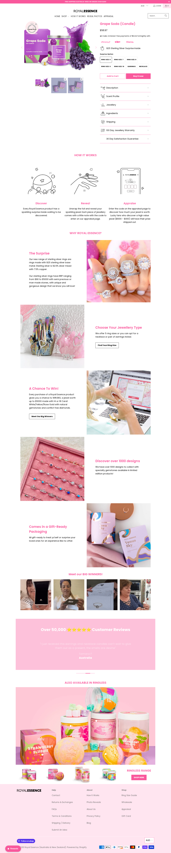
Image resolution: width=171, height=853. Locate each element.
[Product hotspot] (70, 726)
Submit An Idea (59, 829)
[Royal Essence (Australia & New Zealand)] (85, 11)
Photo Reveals (94, 802)
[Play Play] (59, 47)
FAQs (54, 809)
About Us (91, 809)
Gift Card (126, 816)
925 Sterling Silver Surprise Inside (123, 48)
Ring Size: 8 (131, 59)
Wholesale (127, 802)
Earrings (132, 66)
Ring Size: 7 (118, 59)
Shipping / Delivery (61, 823)
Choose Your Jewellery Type (118, 327)
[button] (65, 16)
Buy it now (138, 76)
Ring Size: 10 (119, 66)
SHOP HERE (139, 777)
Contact (56, 795)
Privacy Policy (93, 816)
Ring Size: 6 (106, 59)
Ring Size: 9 (106, 66)
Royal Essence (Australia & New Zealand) (45, 847)
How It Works (93, 795)
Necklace (143, 66)
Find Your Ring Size (107, 345)
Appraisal (126, 809)
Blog (89, 823)
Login (158, 6)
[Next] (96, 47)
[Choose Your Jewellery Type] (52, 336)
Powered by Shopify (77, 847)
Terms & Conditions (62, 816)
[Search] (166, 15)
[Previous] (22, 47)
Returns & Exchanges (62, 802)
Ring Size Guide (129, 795)
